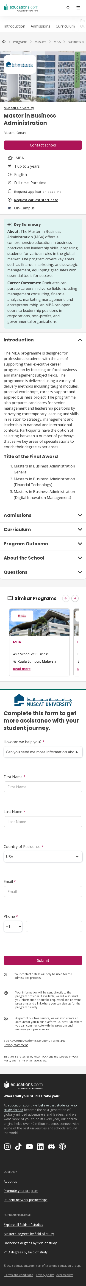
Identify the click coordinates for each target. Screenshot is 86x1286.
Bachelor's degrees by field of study (30, 1243)
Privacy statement (16, 1045)
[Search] (68, 8)
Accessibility (64, 1275)
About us (10, 1181)
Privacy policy (45, 1275)
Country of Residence (23, 846)
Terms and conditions (18, 1275)
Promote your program (21, 1190)
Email (10, 881)
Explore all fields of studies (23, 1224)
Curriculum (65, 26)
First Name (14, 776)
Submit (43, 960)
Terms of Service (28, 1060)
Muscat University (19, 108)
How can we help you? (24, 741)
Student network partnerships (25, 1200)
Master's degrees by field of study (29, 1234)
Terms (55, 1040)
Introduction (14, 26)
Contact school (43, 145)
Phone (11, 916)
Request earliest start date (36, 200)
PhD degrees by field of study (25, 1252)
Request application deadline (37, 191)
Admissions (40, 26)
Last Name (14, 811)
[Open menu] (78, 8)
